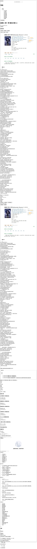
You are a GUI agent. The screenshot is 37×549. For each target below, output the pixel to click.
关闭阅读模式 (2, 20)
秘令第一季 (4, 523)
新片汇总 (3, 510)
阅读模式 (2, 204)
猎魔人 (3, 521)
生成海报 (5, 204)
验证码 (1, 437)
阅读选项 (2, 26)
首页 (3, 8)
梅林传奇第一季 (4, 518)
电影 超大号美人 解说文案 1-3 (9, 494)
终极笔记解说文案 (5, 511)
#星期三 (1, 368)
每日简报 (5, 17)
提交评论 (2, 438)
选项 (1, 201)
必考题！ (5, 11)
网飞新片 (3, 508)
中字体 (4, 32)
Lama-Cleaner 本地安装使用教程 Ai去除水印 (9, 474)
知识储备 (4, 457)
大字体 (7, 32)
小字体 (1, 32)
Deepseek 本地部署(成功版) (6, 472)
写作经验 (5, 10)
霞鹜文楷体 (10, 202)
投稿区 (5, 18)
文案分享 (1, 199)
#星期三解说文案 (5, 368)
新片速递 (5, 15)
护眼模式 (5, 30)
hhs (2, 196)
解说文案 (3, 507)
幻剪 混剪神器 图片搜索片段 (9, 490)
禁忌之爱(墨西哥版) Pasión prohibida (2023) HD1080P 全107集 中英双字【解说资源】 (18, 481)
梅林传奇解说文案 (5, 522)
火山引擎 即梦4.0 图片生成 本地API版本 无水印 (9, 465)
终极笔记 (3, 512)
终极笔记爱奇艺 (4, 513)
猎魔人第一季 (4, 517)
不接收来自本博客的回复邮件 (6, 435)
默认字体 (2, 202)
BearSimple (9, 539)
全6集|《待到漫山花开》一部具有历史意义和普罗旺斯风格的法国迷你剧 (19, 377)
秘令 (3, 524)
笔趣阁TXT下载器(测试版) (6, 467)
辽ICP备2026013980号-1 (5, 540)
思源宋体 (6, 202)
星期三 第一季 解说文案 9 (12, 375)
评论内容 (1, 431)
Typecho (5, 539)
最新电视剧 (4, 506)
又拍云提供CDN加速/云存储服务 (5, 536)
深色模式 (8, 30)
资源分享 (5, 16)
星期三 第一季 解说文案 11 (12, 376)
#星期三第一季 (10, 368)
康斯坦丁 (3, 520)
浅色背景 (2, 30)
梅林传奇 (3, 519)
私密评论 (2, 432)
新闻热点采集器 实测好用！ (9, 499)
